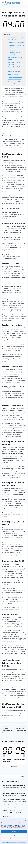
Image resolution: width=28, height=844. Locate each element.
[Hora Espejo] (11, 2)
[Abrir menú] (25, 3)
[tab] (11, 766)
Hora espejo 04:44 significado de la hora (21, 729)
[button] (26, 820)
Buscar (3, 774)
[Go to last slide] (4, 755)
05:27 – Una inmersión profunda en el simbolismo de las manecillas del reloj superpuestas (14, 787)
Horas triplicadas (6, 9)
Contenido (7, 34)
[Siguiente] (24, 755)
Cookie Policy (5, 842)
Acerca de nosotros (22, 842)
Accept (14, 831)
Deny (14, 835)
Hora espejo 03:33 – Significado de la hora (7, 729)
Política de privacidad (12, 842)
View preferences (14, 839)
